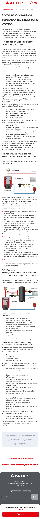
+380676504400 (20, 481)
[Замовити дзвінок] (35, 3)
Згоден (20, 514)
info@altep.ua (20, 485)
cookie (20, 509)
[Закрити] (38, 506)
